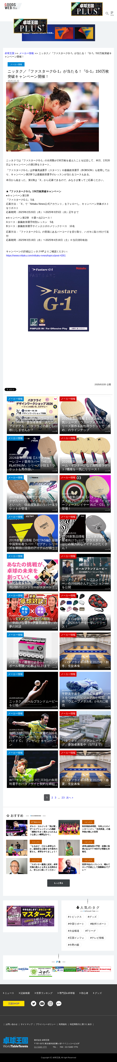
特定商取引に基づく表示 (81, 1024)
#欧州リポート (98, 923)
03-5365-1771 (40, 1047)
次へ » (69, 797)
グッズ (98, 993)
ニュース (9, 993)
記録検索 (25, 993)
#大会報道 (73, 930)
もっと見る (58, 883)
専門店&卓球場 (67, 993)
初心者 (84, 993)
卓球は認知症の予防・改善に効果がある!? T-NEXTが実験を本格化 (96, 849)
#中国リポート (76, 923)
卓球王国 (9, 53)
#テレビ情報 (97, 937)
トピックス (88, 822)
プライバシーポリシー (46, 1024)
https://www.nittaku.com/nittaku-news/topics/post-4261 (36, 255)
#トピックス (75, 916)
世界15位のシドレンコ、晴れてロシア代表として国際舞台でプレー (96, 867)
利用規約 (63, 1024)
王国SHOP (13, 1003)
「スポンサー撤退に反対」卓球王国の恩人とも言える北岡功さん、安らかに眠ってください (43, 867)
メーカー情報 (26, 53)
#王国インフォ (76, 937)
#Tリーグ (90, 930)
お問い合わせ (12, 1024)
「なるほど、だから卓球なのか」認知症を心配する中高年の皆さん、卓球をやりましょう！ (43, 849)
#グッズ (92, 916)
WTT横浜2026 (36, 822)
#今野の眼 (73, 944)
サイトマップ (27, 1024)
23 (63, 797)
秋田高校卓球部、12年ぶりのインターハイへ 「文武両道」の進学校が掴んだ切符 (96, 829)
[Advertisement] (58, 360)
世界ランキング (44, 993)
